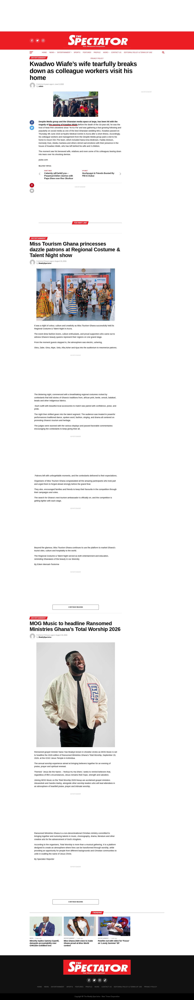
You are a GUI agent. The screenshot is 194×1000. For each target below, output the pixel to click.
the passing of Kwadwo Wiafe (63, 125)
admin (41, 86)
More (105, 52)
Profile (97, 52)
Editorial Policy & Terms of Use (138, 52)
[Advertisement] (97, 15)
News (51, 52)
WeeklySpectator (45, 263)
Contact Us (116, 52)
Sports (77, 52)
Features (87, 52)
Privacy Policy (97, 58)
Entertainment (64, 52)
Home (44, 52)
